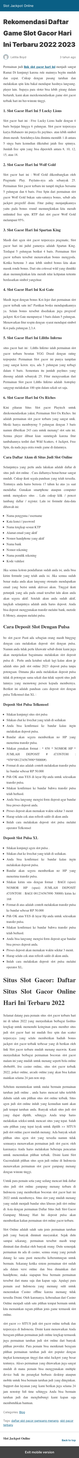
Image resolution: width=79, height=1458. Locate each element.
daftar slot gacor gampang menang (35, 1420)
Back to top (69, 1440)
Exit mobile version (39, 1452)
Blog (22, 1412)
